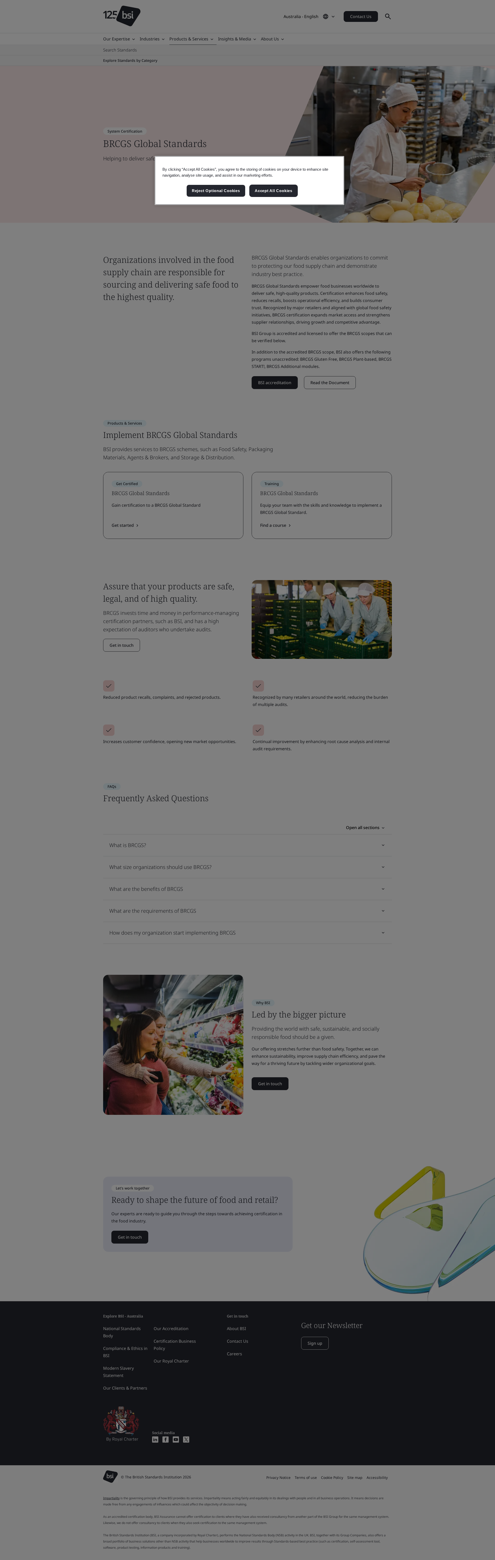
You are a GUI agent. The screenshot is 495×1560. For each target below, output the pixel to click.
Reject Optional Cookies (216, 190)
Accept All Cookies (273, 190)
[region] (249, 180)
